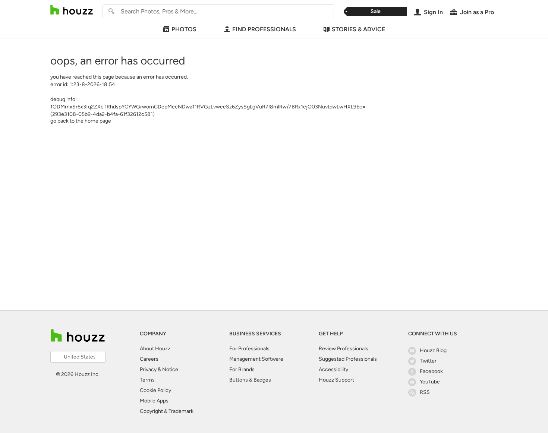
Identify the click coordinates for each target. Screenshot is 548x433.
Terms (147, 380)
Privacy (148, 369)
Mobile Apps (154, 401)
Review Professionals (343, 348)
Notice (170, 369)
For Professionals (249, 348)
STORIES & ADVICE (358, 29)
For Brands (242, 369)
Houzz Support (336, 380)
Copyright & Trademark (166, 411)
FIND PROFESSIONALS (264, 29)
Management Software (256, 359)
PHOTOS (183, 29)
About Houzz (155, 348)
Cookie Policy (155, 390)
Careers (149, 359)
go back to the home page (80, 121)
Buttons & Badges (250, 380)
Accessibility (333, 369)
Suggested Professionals (348, 359)
